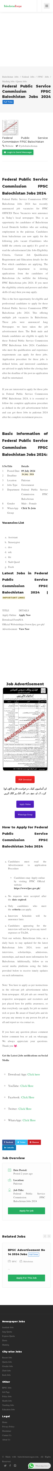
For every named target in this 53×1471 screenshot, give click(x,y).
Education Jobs (8, 1409)
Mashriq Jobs (8, 81)
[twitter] (5, 1465)
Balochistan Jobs (10, 76)
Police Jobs (6, 1396)
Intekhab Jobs (8, 1327)
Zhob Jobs (6, 1370)
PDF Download (25, 779)
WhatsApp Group (25, 814)
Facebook (9, 1142)
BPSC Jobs (6, 1387)
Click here (34, 1074)
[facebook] (10, 1465)
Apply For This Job (26, 1278)
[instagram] (15, 1465)
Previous (45, 1236)
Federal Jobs (28, 76)
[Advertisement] (26, 39)
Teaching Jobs (8, 1405)
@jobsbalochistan (27, 146)
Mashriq (5, 1344)
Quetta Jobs (7, 1361)
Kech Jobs (6, 1375)
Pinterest (35, 1142)
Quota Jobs (21, 81)
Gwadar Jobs (7, 1366)
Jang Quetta (7, 1331)
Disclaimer (6, 1431)
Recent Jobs (7, 1357)
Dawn (4, 1340)
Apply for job (26, 1210)
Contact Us (6, 1435)
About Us (6, 1439)
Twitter (22, 1142)
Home (4, 1422)
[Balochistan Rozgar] (13, 3)
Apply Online (25, 804)
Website (9, 146)
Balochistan (28, 1261)
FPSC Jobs (43, 76)
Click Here (26, 1086)
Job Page (6, 1392)
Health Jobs (7, 1400)
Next (49, 1236)
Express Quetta (8, 1336)
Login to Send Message (19, 152)
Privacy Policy (8, 1426)
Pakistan (17, 1183)
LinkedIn (10, 1147)
